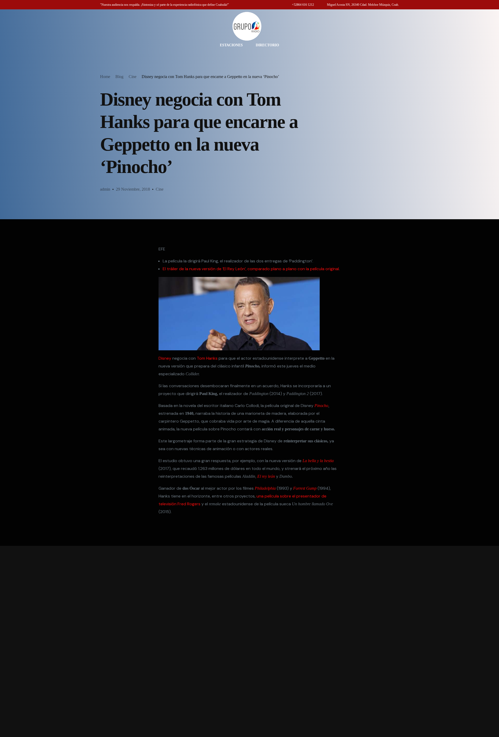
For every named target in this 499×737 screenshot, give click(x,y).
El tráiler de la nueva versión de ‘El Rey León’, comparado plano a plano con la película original (251, 268)
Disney (165, 358)
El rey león (266, 476)
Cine (159, 189)
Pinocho (321, 405)
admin (105, 189)
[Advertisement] (249, 641)
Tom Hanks (207, 358)
